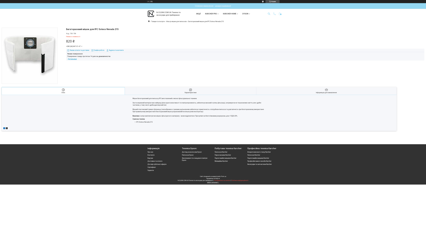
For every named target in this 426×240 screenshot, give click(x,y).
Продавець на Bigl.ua (213, 178)
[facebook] (4, 128)
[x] (7, 128)
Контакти (151, 155)
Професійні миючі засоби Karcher (259, 161)
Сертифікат (152, 167)
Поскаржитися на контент (222, 180)
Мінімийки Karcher (221, 161)
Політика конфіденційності (239, 180)
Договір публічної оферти (157, 164)
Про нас (150, 152)
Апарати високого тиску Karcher (259, 152)
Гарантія (151, 170)
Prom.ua (223, 176)
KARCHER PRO (211, 14)
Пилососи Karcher (221, 152)
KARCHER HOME (229, 14)
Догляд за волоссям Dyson (192, 152)
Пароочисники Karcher (223, 155)
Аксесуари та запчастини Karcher (259, 164)
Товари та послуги (158, 21)
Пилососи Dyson (188, 155)
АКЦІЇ (198, 14)
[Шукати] (269, 14)
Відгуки (150, 158)
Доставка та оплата (155, 161)
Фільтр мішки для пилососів (176, 21)
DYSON (245, 14)
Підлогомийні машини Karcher (225, 158)
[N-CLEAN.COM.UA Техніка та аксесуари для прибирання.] (151, 14)
